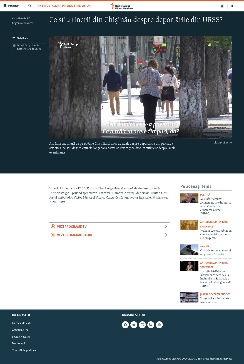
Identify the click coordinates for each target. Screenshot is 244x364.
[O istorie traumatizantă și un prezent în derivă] (189, 249)
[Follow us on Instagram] (142, 324)
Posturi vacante (21, 337)
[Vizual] (233, 6)
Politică (205, 195)
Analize (204, 246)
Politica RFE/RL (21, 323)
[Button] (20, 39)
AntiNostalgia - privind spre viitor (64, 6)
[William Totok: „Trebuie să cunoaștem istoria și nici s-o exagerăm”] (189, 225)
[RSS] (150, 324)
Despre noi (18, 343)
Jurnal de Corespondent (215, 294)
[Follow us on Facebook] (125, 324)
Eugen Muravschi (22, 23)
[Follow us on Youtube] (133, 324)
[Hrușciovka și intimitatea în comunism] (189, 297)
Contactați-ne (20, 330)
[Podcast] (222, 6)
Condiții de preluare (24, 350)
